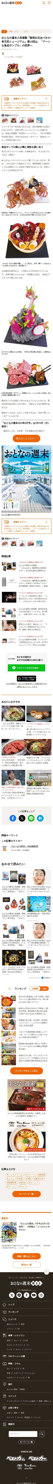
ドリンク (37, 1417)
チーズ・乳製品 (23, 1417)
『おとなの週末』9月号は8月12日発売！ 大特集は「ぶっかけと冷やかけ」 (34, 1226)
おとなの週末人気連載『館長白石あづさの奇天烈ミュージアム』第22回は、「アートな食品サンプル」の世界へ (26, 41)
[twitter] (12, 1295)
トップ (11, 1304)
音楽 (8, 1373)
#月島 (28, 1178)
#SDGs (22, 1182)
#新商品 (41, 1174)
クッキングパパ (13, 1401)
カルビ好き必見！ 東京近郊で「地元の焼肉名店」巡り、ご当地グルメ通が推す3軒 (13, 762)
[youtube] (34, 1295)
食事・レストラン (16, 1335)
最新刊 (11, 1424)
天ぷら (9, 1345)
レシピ (22, 1378)
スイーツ (28, 1349)
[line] (19, 1295)
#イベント (33, 1182)
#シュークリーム (15, 1174)
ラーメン (19, 1345)
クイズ (16, 1369)
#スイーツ (30, 1174)
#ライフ (23, 1186)
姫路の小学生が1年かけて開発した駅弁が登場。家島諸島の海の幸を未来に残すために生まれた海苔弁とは (33, 1011)
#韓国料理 (11, 1182)
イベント (10, 1329)
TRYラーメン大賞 (16, 1356)
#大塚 (20, 1178)
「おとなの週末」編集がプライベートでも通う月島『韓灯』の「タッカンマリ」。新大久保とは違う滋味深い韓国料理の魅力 (13, 726)
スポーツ (17, 1373)
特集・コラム (14, 31)
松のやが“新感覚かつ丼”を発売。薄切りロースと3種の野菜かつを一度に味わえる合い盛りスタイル (34, 999)
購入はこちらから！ (26, 438)
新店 (23, 1324)
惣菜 (22, 1413)
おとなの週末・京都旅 (16, 1389)
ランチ (9, 1349)
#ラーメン (11, 1186)
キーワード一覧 (26, 1442)
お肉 (8, 1413)
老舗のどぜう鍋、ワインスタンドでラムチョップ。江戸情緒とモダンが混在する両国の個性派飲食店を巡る (38, 760)
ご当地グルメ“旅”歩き (9, 757)
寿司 (8, 1340)
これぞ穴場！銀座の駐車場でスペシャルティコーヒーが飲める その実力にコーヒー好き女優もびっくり (13, 795)
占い (8, 1369)
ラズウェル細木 (29, 1401)
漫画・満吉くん (45, 1401)
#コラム (10, 1178)
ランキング (13, 1312)
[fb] (26, 1295)
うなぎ (25, 1340)
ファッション (29, 1373)
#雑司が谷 (38, 1178)
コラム (25, 31)
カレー (16, 1340)
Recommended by (35, 978)
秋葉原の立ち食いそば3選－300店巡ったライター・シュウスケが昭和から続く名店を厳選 (33, 1022)
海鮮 (15, 1413)
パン (28, 1345)
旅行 (10, 1384)
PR (18, 1329)
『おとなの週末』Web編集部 (13, 57)
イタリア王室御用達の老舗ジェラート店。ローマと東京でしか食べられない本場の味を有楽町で (33, 1034)
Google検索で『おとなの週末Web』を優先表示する (26, 684)
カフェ (18, 1349)
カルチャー (11, 1378)
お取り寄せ (13, 1408)
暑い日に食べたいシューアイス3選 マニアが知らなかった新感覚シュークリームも (38, 732)
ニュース (12, 1319)
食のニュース (12, 1324)
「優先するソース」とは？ (26, 687)
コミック (12, 1396)
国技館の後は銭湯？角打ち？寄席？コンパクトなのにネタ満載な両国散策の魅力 (38, 791)
